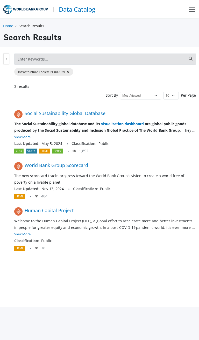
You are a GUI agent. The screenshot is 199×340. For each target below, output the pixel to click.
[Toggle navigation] (192, 9)
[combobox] (105, 59)
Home (8, 25)
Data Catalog (77, 9)
